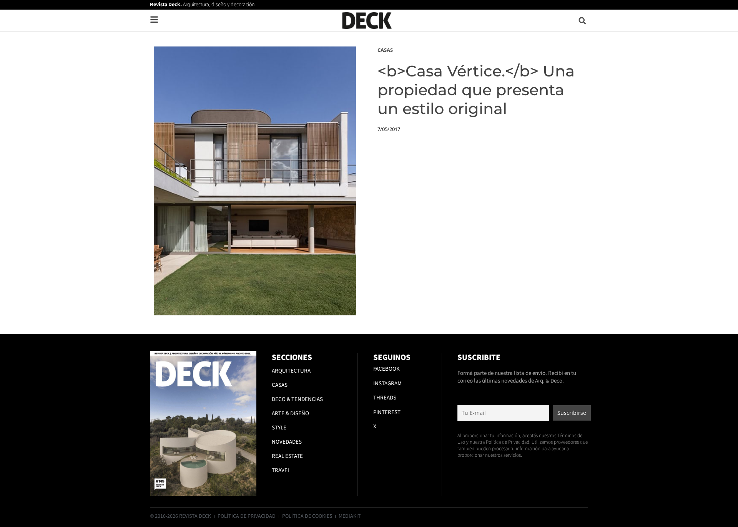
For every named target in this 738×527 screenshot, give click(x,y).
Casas (385, 49)
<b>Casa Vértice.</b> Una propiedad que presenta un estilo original (476, 89)
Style (279, 428)
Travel (281, 470)
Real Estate (287, 456)
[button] (582, 20)
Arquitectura (291, 371)
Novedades (287, 442)
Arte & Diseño (290, 413)
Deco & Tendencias (297, 399)
